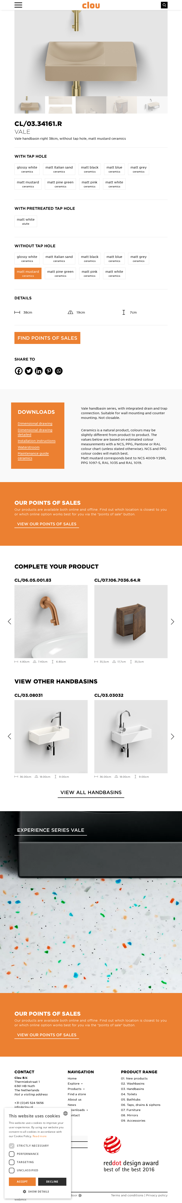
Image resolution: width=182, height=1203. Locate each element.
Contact (74, 1115)
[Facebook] (19, 371)
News (72, 1105)
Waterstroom (29, 447)
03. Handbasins (132, 1089)
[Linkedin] (39, 371)
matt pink (89, 184)
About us (74, 1099)
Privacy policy (157, 1195)
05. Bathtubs (130, 1099)
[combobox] (65, 1113)
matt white (114, 184)
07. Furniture (130, 1110)
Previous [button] (8, 620)
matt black (89, 169)
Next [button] (174, 620)
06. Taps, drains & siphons (140, 1105)
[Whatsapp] (59, 371)
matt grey (139, 169)
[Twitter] (29, 371)
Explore (74, 1083)
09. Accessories (133, 1120)
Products (75, 1089)
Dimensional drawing (35, 423)
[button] (38, 1191)
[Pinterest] (49, 371)
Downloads (77, 1110)
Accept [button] (22, 1181)
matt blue (114, 169)
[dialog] (37, 1153)
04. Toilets (129, 1094)
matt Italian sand (59, 169)
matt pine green (60, 184)
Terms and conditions (127, 1195)
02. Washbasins (132, 1083)
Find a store (77, 1094)
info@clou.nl (23, 1107)
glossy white (27, 169)
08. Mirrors (129, 1115)
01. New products (134, 1078)
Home (72, 1078)
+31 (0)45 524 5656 (29, 1103)
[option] (91, 53)
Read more (40, 1136)
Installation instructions (36, 441)
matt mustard (28, 184)
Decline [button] (52, 1181)
